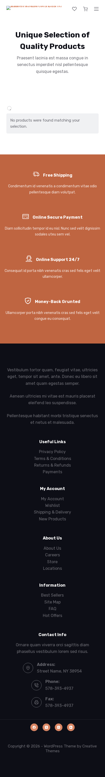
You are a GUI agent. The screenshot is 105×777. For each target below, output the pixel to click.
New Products (52, 519)
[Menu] (96, 9)
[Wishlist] (74, 9)
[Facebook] (34, 727)
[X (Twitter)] (46, 727)
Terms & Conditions (52, 458)
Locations (52, 568)
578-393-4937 (59, 688)
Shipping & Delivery (52, 512)
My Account (52, 498)
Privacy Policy (52, 451)
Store (52, 561)
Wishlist (52, 505)
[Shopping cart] (85, 9)
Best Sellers (52, 595)
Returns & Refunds (52, 465)
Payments (52, 471)
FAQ (52, 608)
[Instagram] (58, 727)
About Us (52, 548)
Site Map (52, 602)
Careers (52, 554)
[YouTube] (71, 727)
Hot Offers (52, 615)
